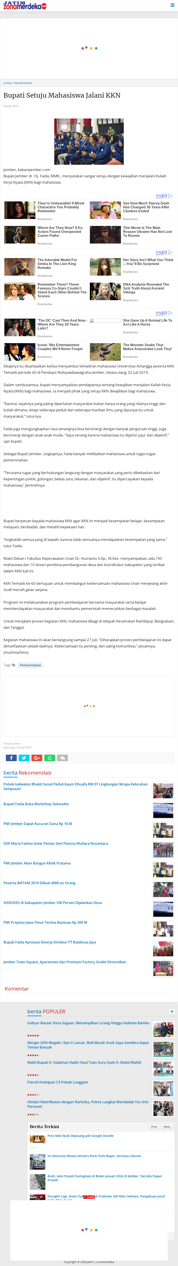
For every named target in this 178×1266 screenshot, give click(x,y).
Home (7, 83)
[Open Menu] (172, 5)
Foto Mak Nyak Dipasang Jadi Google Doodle (81, 1136)
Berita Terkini (44, 1126)
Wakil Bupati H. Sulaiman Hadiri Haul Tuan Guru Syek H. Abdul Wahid (84, 1062)
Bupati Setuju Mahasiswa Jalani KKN (61, 95)
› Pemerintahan (22, 83)
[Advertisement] (89, 706)
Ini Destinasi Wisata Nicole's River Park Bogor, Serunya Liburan (94, 1156)
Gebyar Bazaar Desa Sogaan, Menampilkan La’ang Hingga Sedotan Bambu (88, 1023)
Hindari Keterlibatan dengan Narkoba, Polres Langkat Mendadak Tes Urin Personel (87, 1104)
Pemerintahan (30, 665)
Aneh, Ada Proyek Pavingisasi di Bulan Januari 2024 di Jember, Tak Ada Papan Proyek (105, 1178)
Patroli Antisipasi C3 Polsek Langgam (57, 1082)
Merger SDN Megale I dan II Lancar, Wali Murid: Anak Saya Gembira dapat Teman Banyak (88, 1045)
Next (167, 1126)
